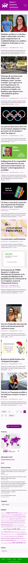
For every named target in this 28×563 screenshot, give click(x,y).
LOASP (21, 529)
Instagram (9, 559)
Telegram (20, 559)
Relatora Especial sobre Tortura (12, 536)
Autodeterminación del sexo (7, 515)
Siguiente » (11, 415)
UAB (22, 540)
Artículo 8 (14, 286)
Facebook (3, 559)
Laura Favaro (15, 525)
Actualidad (3, 210)
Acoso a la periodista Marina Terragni (8, 495)
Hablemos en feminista (19, 522)
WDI (15, 543)
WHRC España (5, 47)
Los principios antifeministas (13, 239)
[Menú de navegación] (25, 5)
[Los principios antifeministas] (14, 228)
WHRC (22, 543)
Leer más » (23, 53)
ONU (7, 532)
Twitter (14, 559)
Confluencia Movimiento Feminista (10, 517)
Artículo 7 (21, 47)
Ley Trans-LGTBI (11, 529)
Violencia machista (8, 543)
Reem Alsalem (22, 534)
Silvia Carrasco (18, 540)
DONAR (2, 463)
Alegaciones (11, 513)
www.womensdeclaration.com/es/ (8, 459)
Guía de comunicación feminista (7, 520)
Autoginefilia (17, 515)
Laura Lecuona (21, 525)
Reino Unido (3, 536)
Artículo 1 (21, 98)
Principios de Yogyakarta (20, 532)
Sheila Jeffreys (10, 540)
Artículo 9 (21, 172)
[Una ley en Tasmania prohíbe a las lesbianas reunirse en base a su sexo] (14, 381)
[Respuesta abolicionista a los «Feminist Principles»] (14, 348)
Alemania (19, 512)
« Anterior (4, 411)
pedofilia (12, 532)
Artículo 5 (25, 98)
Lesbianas (3, 526)
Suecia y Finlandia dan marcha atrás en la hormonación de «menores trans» (14, 326)
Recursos (15, 534)
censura (23, 515)
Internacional (7, 525)
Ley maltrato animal (15, 526)
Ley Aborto (9, 526)
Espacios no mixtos (15, 519)
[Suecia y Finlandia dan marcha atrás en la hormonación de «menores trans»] (14, 313)
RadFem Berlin (10, 534)
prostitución (4, 534)
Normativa (19, 286)
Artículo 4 (7, 210)
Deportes (22, 517)
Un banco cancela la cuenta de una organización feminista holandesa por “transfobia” (13, 205)
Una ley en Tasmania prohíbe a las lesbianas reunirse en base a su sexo (14, 394)
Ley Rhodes (21, 526)
